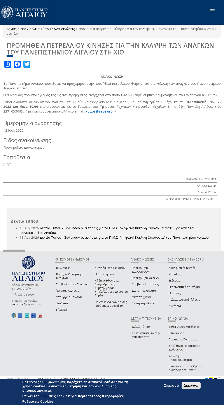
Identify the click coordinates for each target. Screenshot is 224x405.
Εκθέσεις (174, 280)
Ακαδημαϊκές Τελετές (182, 268)
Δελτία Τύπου (141, 327)
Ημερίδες (175, 293)
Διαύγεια (62, 303)
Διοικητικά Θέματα (144, 290)
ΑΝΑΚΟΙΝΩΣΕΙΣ (206, 186)
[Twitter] (26, 315)
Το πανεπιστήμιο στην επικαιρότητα (146, 335)
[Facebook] (20, 315)
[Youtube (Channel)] (40, 315)
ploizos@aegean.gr (100, 111)
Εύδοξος (61, 310)
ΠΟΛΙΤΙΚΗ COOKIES (68, 378)
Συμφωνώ (171, 385)
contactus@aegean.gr (26, 304)
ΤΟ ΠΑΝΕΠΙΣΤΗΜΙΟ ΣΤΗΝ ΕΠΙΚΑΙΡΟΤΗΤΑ (190, 199)
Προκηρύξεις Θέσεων (145, 278)
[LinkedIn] (33, 315)
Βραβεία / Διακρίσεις (145, 284)
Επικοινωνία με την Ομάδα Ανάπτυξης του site (185, 368)
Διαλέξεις (175, 274)
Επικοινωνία (176, 333)
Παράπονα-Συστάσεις (183, 339)
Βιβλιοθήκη (63, 268)
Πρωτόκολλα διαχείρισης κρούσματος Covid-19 (111, 304)
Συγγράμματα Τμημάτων (110, 268)
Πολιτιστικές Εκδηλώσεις (184, 299)
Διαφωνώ (191, 385)
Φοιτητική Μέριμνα (144, 303)
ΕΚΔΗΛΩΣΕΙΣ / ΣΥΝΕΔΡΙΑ (200, 179)
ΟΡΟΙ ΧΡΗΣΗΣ (44, 378)
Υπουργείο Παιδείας (69, 297)
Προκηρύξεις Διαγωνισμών (140, 269)
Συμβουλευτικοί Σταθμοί (72, 284)
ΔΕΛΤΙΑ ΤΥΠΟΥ (207, 192)
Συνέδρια (175, 306)
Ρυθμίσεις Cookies (37, 401)
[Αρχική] (26, 12)
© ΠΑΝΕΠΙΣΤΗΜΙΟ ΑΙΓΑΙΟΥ (17, 378)
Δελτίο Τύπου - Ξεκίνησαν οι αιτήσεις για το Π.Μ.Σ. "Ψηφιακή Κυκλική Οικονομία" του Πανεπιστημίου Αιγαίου (124, 237)
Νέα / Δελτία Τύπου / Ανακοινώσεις (47, 28)
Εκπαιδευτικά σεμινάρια (184, 287)
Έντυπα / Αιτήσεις (67, 290)
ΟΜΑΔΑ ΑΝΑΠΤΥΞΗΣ (95, 378)
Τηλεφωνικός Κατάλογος (184, 327)
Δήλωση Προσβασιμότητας (180, 358)
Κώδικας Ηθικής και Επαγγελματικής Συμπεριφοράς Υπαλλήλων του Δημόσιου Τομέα (111, 288)
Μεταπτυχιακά (141, 297)
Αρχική (12, 28)
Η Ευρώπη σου (104, 274)
